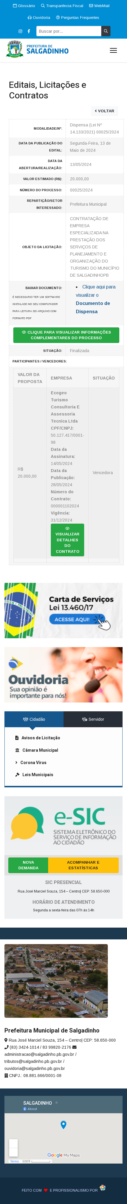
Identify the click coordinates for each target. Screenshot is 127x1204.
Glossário (26, 6)
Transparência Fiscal (64, 6)
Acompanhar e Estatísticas (83, 865)
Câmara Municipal (40, 750)
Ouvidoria (41, 17)
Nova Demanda (28, 865)
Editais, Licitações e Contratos (47, 90)
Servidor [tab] (95, 719)
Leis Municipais (37, 775)
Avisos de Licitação (41, 738)
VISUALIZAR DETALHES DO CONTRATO (67, 543)
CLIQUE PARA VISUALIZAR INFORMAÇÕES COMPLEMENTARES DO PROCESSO (68, 335)
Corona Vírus (33, 763)
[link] (63, 610)
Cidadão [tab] (36, 719)
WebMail (101, 6)
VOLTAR (105, 111)
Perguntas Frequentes (79, 17)
